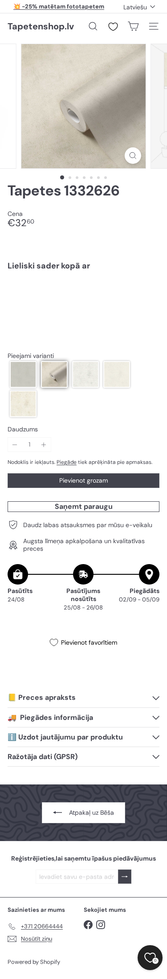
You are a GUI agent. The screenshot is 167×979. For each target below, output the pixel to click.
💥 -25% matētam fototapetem (58, 6)
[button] (23, 374)
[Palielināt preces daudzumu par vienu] (44, 444)
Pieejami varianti (31, 356)
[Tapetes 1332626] (83, 308)
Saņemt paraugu (84, 506)
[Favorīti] (113, 26)
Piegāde (67, 462)
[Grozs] (133, 26)
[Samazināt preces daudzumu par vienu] (15, 444)
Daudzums (23, 429)
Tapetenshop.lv (41, 26)
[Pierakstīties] (124, 876)
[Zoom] (133, 155)
